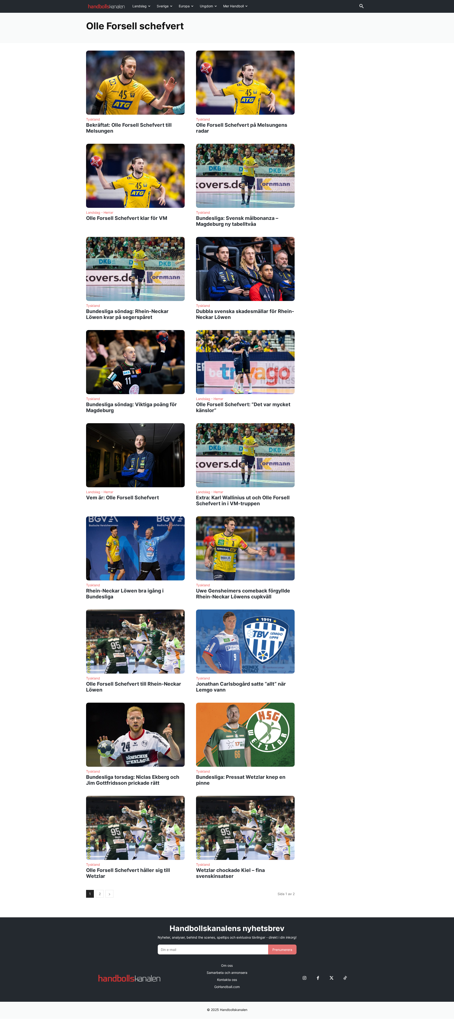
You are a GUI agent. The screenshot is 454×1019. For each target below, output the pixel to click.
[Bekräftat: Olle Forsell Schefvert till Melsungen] (135, 83)
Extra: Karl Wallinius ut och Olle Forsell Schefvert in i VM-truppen (243, 500)
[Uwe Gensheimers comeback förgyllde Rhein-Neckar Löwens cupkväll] (245, 548)
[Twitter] (331, 978)
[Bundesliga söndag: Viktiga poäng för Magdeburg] (135, 362)
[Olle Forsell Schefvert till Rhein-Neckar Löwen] (135, 642)
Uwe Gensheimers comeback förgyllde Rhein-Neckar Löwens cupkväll (243, 594)
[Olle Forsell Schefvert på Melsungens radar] (245, 83)
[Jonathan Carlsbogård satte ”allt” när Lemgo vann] (245, 642)
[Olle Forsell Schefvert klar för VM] (135, 176)
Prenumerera (282, 950)
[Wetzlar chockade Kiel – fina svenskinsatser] (245, 828)
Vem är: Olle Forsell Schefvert (122, 498)
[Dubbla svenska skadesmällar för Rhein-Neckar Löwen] (245, 269)
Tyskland (93, 119)
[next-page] (109, 894)
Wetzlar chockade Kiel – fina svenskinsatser (230, 873)
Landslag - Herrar (99, 212)
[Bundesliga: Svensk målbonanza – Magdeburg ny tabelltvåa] (245, 176)
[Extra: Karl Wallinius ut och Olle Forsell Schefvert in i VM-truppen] (245, 455)
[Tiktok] (345, 978)
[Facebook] (318, 978)
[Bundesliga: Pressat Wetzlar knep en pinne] (245, 735)
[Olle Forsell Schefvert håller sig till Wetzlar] (135, 828)
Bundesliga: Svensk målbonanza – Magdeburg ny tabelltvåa (237, 221)
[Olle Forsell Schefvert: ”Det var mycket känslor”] (245, 362)
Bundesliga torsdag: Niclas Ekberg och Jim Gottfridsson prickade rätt (132, 780)
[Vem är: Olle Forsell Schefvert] (135, 455)
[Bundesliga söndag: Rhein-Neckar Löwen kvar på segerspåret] (135, 269)
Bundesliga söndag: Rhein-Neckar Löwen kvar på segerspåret (127, 314)
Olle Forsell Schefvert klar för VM (126, 218)
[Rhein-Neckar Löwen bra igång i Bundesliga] (135, 548)
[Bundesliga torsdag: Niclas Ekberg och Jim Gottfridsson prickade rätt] (135, 735)
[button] (361, 6)
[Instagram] (304, 978)
